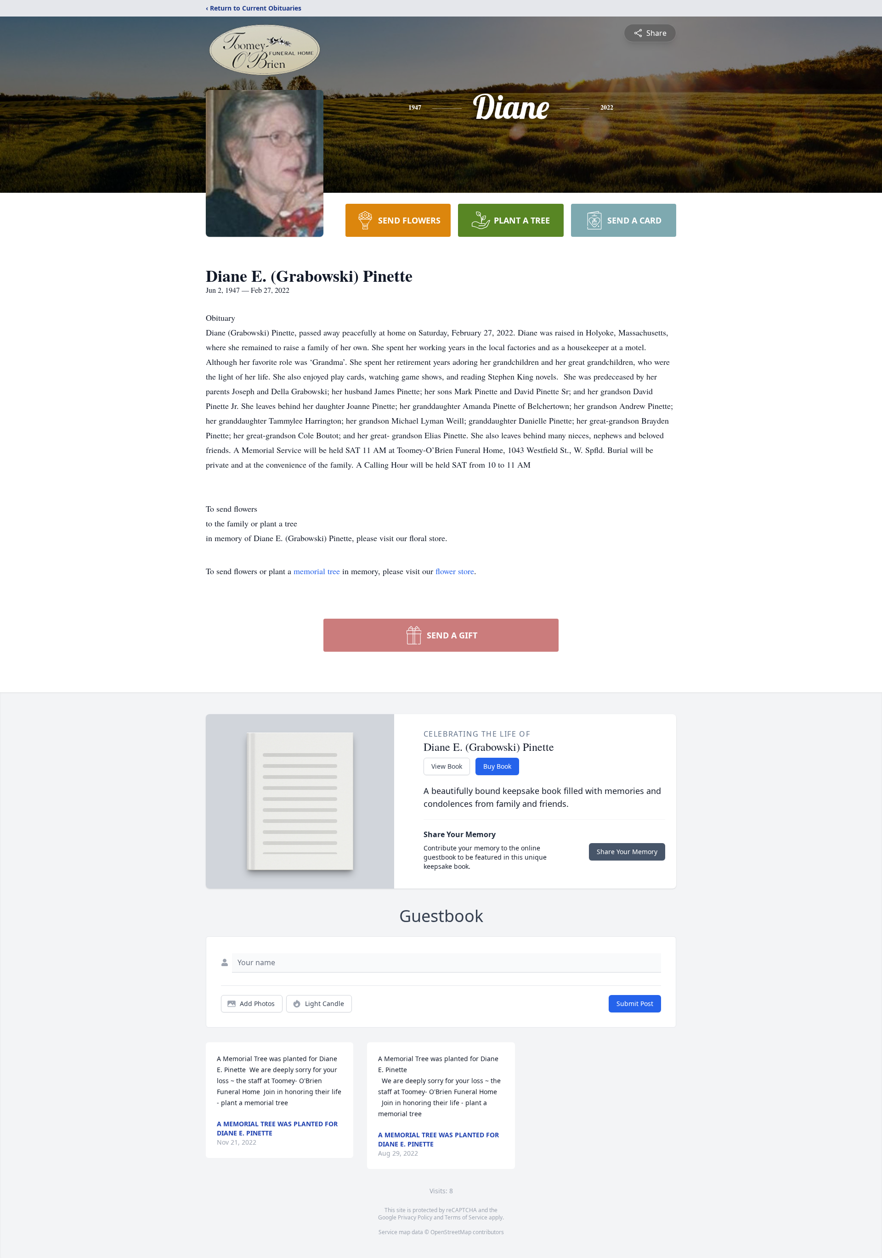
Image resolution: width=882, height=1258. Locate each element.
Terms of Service (466, 1217)
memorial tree (317, 570)
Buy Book (497, 766)
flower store (454, 570)
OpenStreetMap (450, 1232)
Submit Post (634, 1003)
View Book (446, 766)
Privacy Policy (415, 1217)
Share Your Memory (627, 851)
